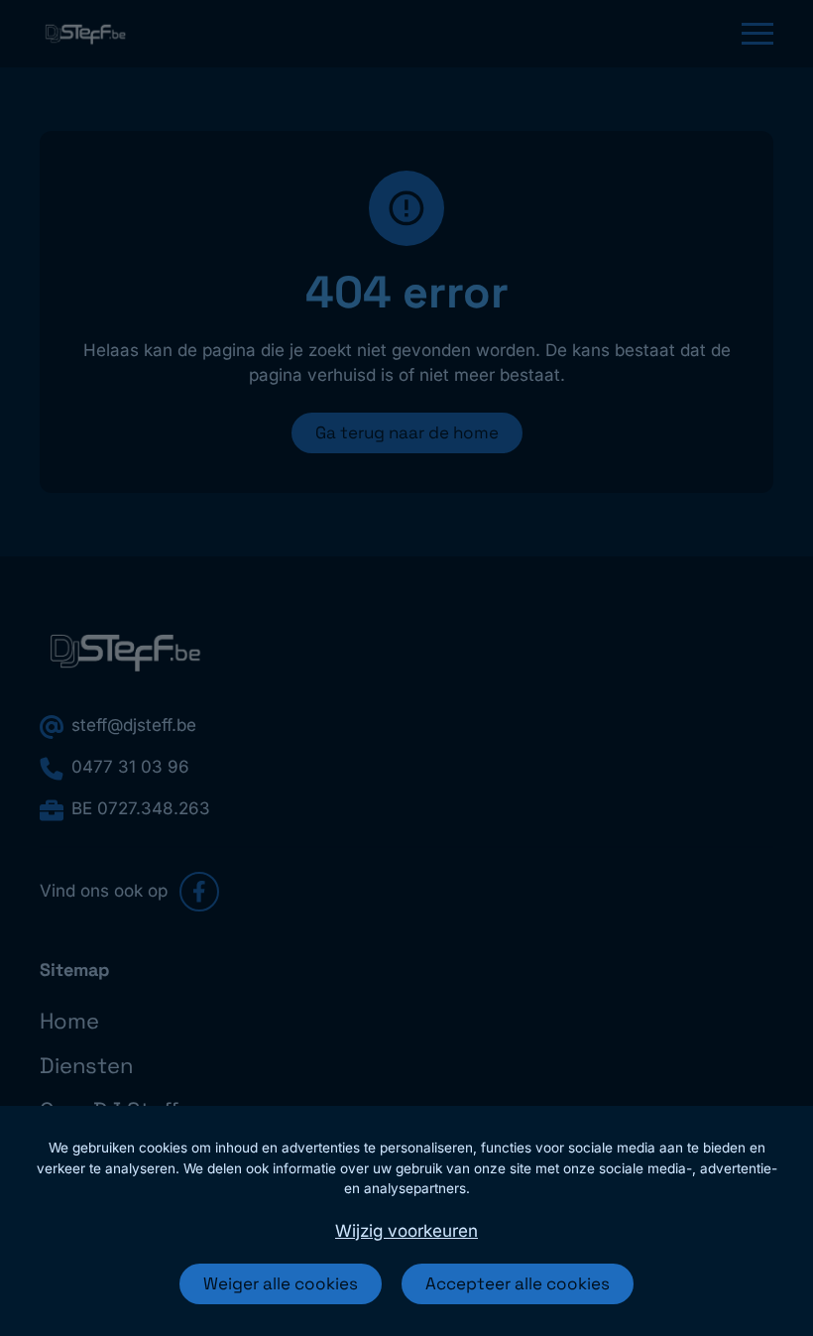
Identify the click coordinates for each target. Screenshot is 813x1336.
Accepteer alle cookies (517, 1283)
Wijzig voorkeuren (406, 1231)
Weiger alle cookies (280, 1283)
